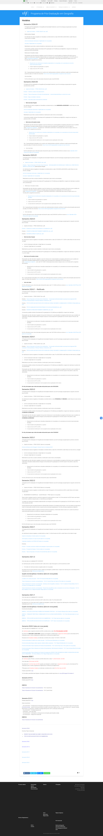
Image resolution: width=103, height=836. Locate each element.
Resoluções (20, 820)
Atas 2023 (20, 825)
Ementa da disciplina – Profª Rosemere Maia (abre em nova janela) (43, 640)
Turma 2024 (33, 815)
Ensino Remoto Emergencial (35, 820)
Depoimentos (58, 814)
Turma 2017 (33, 804)
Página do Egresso (63, 7)
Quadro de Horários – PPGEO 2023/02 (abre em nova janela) (37, 396)
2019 (19, 798)
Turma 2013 (33, 798)
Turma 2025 (33, 817)
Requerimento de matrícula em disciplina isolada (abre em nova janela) (42, 514)
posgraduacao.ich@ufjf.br (32, 58)
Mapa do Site (70, 2)
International (51, 2)
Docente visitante (58, 790)
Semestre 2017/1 (26, 752)
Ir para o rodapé (45, 2)
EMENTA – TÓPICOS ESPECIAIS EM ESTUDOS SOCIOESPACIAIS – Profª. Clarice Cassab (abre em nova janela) (46, 620)
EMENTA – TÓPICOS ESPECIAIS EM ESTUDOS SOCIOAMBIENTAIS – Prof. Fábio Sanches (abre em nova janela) (46, 618)
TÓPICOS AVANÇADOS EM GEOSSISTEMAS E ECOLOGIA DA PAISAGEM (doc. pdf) (44, 307)
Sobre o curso (58, 787)
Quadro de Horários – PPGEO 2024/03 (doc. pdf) (34, 225)
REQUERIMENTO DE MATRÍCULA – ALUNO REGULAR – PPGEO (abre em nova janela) (42, 494)
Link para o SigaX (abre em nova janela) (33, 43)
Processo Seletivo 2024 (22, 806)
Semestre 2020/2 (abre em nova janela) (35, 626)
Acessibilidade (80, 2)
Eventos (44, 784)
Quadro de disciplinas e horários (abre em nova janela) (33, 536)
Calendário (33, 823)
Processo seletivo (22, 784)
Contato (32, 826)
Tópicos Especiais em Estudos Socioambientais (32, 687)
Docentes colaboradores (60, 792)
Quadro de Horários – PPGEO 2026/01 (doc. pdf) (37, 31)
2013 (19, 789)
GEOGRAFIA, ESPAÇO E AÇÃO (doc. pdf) (35, 233)
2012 (19, 787)
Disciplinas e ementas (59, 803)
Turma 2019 (33, 807)
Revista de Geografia (60, 825)
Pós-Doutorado (59, 820)
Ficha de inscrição (26, 707)
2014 (19, 790)
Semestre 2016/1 (26, 762)
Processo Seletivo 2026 (22, 809)
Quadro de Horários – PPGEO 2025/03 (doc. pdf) (36, 89)
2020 (19, 800)
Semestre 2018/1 (26, 741)
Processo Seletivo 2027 (22, 811)
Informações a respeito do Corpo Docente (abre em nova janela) (36, 538)
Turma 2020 (33, 809)
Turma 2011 (33, 795)
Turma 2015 (33, 801)
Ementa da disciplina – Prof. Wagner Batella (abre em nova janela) (47, 643)
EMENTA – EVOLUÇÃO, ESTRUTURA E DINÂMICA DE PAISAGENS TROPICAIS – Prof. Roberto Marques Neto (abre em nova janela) (50, 611)
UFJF (57, 829)
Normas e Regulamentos (23, 817)
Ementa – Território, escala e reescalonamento (34, 91)
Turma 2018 (33, 806)
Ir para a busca (38, 2)
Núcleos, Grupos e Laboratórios (61, 798)
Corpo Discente (33, 793)
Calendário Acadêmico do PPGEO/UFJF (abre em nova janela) (35, 541)
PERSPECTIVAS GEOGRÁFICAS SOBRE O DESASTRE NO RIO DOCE (38, 734)
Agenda (74, 7)
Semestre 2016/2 (26, 757)
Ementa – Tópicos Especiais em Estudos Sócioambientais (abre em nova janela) (39, 551)
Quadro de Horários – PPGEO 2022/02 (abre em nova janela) (37, 487)
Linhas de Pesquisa (59, 797)
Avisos (32, 825)
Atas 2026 (20, 830)
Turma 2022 (33, 812)
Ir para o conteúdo (25, 2)
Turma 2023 (33, 814)
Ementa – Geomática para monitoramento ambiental (35, 99)
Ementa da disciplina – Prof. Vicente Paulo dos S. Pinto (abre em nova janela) (49, 645)
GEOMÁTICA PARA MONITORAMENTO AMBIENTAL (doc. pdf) (40, 231)
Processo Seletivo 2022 (22, 803)
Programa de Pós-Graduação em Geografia (52, 13)
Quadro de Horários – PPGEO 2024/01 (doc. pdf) (34, 296)
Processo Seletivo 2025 (22, 808)
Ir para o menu (32, 2)
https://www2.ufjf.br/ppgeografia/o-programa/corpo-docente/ (57, 73)
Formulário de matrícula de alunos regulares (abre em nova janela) (38, 567)
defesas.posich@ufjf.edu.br (38, 571)
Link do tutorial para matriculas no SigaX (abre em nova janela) (38, 40)
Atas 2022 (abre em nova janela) (24, 823)
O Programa (39, 7)
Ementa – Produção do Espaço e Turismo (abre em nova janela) (36, 549)
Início (32, 7)
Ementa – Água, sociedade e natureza (32, 97)
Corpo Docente (58, 789)
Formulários (33, 790)
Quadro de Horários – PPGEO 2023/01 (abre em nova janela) (37, 444)
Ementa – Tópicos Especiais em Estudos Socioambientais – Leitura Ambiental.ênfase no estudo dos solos (47, 94)
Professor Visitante (22, 814)
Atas (19, 822)
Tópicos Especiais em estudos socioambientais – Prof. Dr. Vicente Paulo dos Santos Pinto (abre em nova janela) (46, 581)
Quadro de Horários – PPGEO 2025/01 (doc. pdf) (35, 162)
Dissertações (33, 784)
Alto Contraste (75, 2)
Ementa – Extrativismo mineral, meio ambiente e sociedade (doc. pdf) (37, 228)
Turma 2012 (33, 796)
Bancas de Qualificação (47, 787)
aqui (32, 670)
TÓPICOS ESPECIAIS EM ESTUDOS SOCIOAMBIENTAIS (36, 736)
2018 (19, 797)
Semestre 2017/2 (26, 746)
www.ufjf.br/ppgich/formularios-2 (66, 673)
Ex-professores (58, 795)
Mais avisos (45, 814)
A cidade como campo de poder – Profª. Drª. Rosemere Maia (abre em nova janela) (40, 578)
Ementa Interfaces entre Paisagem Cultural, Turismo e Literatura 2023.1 (37, 447)
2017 (19, 795)
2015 (19, 792)
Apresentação (33, 787)
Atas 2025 (20, 828)
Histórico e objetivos (59, 811)
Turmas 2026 (33, 818)
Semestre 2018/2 (26, 728)
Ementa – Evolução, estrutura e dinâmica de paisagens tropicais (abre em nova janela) (40, 546)
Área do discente (50, 7)
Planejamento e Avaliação (60, 806)
